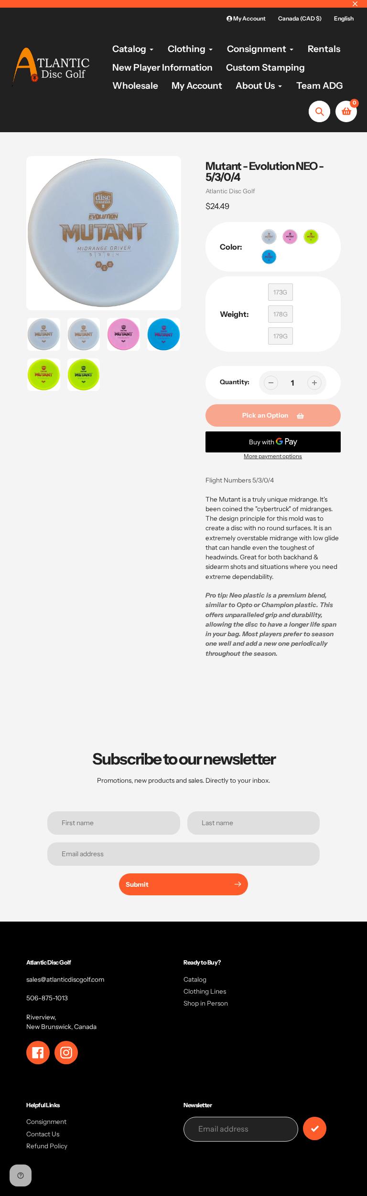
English (344, 18)
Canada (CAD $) (300, 18)
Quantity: (234, 382)
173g (280, 292)
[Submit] (314, 1128)
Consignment (46, 1121)
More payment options (273, 456)
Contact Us (42, 1134)
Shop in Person (206, 1003)
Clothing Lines (205, 991)
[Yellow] (311, 236)
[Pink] (290, 236)
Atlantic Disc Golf (230, 191)
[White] (269, 236)
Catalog (195, 979)
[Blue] (269, 256)
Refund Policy (46, 1146)
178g (280, 314)
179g (280, 336)
